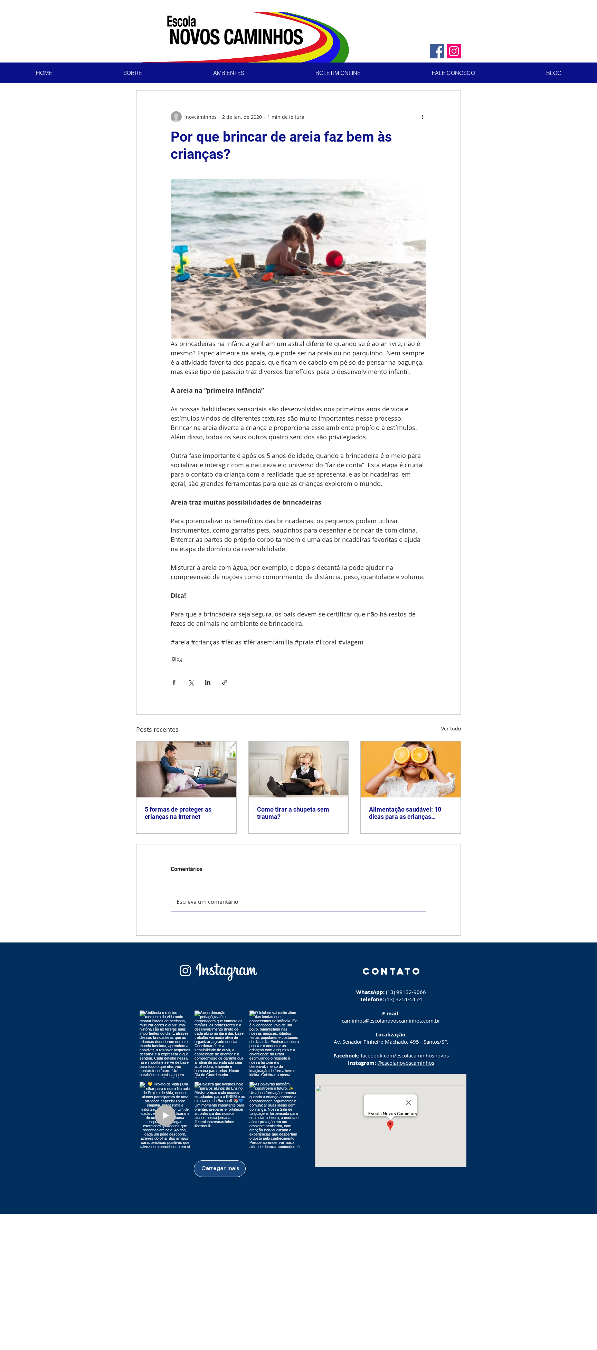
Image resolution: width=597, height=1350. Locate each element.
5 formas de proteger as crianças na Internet (178, 813)
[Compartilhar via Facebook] (174, 682)
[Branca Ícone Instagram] (185, 970)
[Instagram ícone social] (454, 51)
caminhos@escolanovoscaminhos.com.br (391, 1020)
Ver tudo (451, 728)
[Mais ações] (422, 117)
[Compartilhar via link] (224, 682)
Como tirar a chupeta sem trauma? (293, 813)
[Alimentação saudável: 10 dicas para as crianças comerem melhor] (411, 769)
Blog (177, 658)
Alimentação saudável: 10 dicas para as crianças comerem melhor (405, 813)
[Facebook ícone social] (437, 51)
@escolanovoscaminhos (405, 1062)
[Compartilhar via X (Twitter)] (191, 682)
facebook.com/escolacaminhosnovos (405, 1055)
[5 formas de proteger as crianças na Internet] (186, 769)
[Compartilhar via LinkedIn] (208, 682)
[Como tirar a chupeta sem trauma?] (299, 769)
